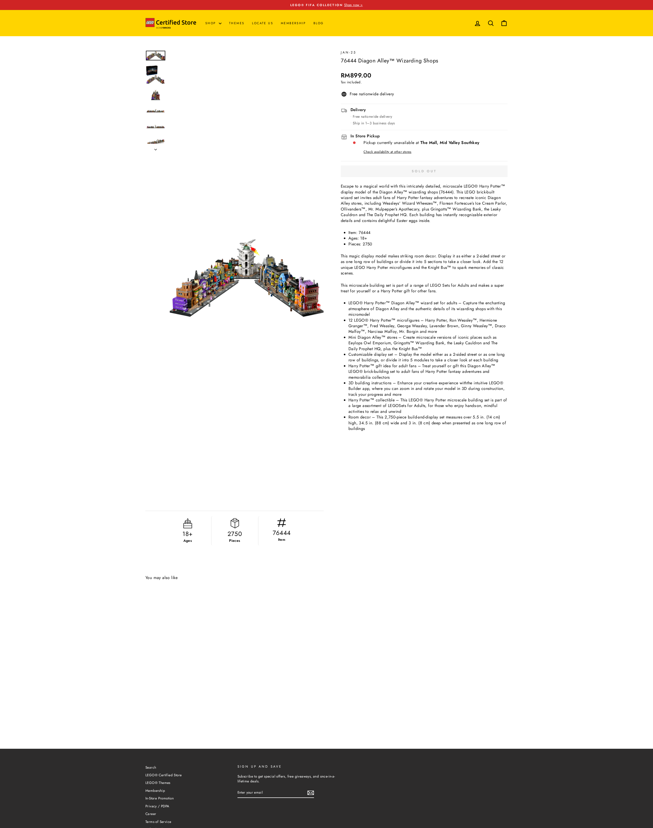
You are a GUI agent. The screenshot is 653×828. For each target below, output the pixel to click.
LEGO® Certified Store (163, 775)
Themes (236, 23)
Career (150, 813)
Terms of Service (158, 821)
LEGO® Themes (157, 782)
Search (150, 767)
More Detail (169, 723)
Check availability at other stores (387, 152)
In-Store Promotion (159, 798)
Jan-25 (348, 52)
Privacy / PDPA (157, 806)
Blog (318, 23)
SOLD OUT (208, 723)
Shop (211, 23)
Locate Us (262, 23)
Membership (293, 23)
